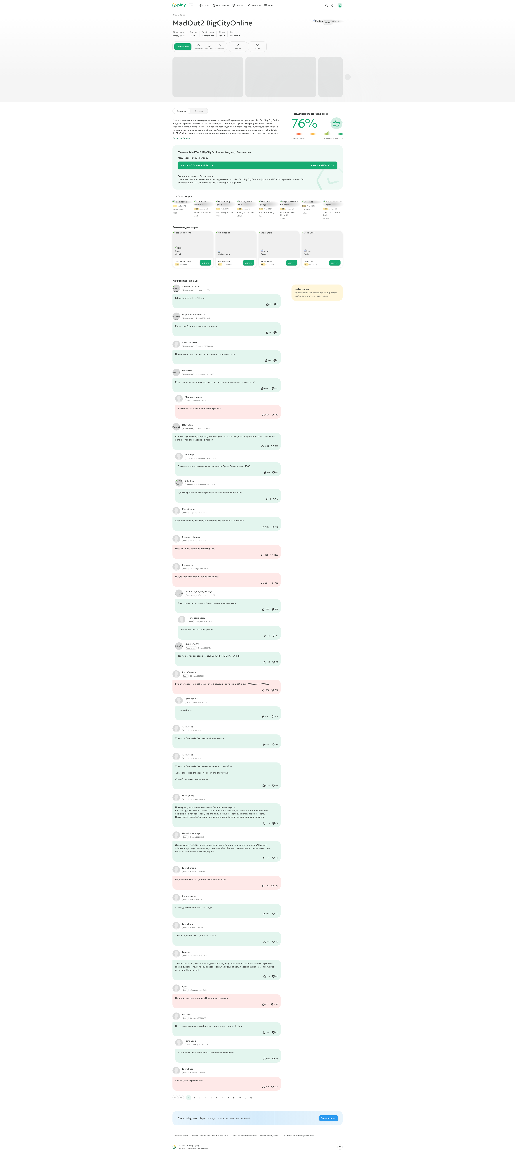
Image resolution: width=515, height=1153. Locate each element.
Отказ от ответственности (244, 1135)
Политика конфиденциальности (298, 1135)
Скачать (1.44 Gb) (323, 165)
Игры (174, 15)
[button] (340, 1147)
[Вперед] (347, 77)
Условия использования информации (210, 1135)
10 (239, 1097)
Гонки (183, 15)
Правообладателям (269, 1135)
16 (251, 1097)
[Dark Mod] (332, 5)
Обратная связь (180, 1135)
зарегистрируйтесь (327, 292)
